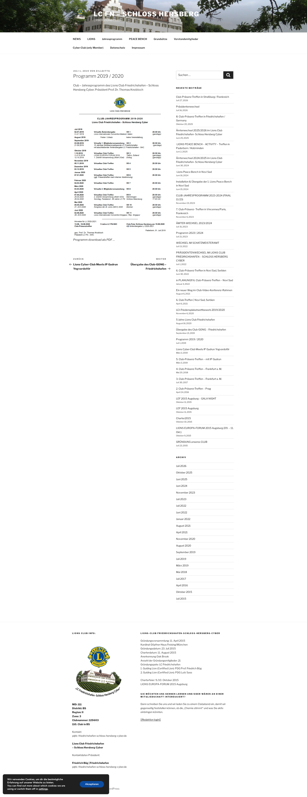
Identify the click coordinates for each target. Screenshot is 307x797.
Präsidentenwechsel (187, 106)
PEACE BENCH (138, 38)
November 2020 (185, 538)
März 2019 (182, 565)
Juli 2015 (181, 598)
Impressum (138, 47)
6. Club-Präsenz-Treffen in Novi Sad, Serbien (201, 270)
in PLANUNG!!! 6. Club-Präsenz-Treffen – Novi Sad (204, 280)
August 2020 (183, 545)
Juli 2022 (181, 505)
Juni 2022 (181, 512)
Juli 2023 (181, 499)
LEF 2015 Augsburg (187, 408)
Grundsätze (160, 38)
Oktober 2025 (184, 472)
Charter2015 (183, 418)
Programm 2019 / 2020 (189, 339)
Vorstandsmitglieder (186, 38)
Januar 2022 (183, 518)
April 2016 (182, 585)
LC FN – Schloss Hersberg (146, 14)
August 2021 (183, 525)
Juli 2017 (181, 578)
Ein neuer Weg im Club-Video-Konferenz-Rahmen (204, 290)
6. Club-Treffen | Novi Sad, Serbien (195, 299)
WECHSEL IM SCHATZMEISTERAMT (197, 242)
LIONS (91, 38)
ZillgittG (103, 71)
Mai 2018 (181, 571)
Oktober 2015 (184, 591)
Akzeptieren (92, 784)
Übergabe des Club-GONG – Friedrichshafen (201, 329)
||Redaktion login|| (151, 719)
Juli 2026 (181, 465)
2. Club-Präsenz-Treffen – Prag (193, 388)
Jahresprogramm (112, 38)
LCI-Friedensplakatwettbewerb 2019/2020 (200, 309)
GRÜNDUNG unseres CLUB (191, 441)
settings (43, 789)
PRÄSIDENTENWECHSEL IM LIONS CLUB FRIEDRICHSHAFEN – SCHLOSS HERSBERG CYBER (202, 256)
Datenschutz (117, 47)
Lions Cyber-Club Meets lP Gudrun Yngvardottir (202, 349)
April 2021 (182, 532)
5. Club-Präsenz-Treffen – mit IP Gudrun (198, 359)
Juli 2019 (181, 558)
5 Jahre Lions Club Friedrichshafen (195, 319)
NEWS (77, 38)
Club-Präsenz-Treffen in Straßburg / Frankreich (202, 96)
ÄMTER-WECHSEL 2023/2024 (194, 223)
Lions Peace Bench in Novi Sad (194, 171)
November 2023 (185, 492)
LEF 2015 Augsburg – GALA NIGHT (196, 398)
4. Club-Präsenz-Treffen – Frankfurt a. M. (199, 368)
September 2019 (185, 552)
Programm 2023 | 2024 (189, 232)
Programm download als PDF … (94, 239)
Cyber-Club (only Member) (88, 47)
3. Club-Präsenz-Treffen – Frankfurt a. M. (199, 378)
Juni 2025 (181, 479)
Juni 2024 (181, 485)
